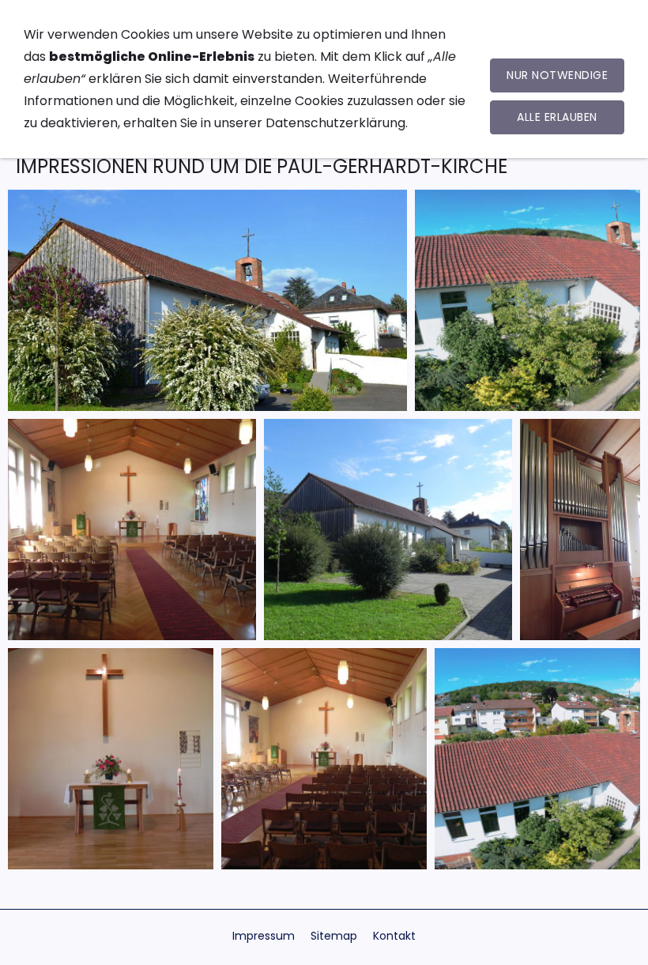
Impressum (263, 936)
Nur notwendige (557, 75)
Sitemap (334, 936)
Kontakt (394, 936)
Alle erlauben (557, 117)
